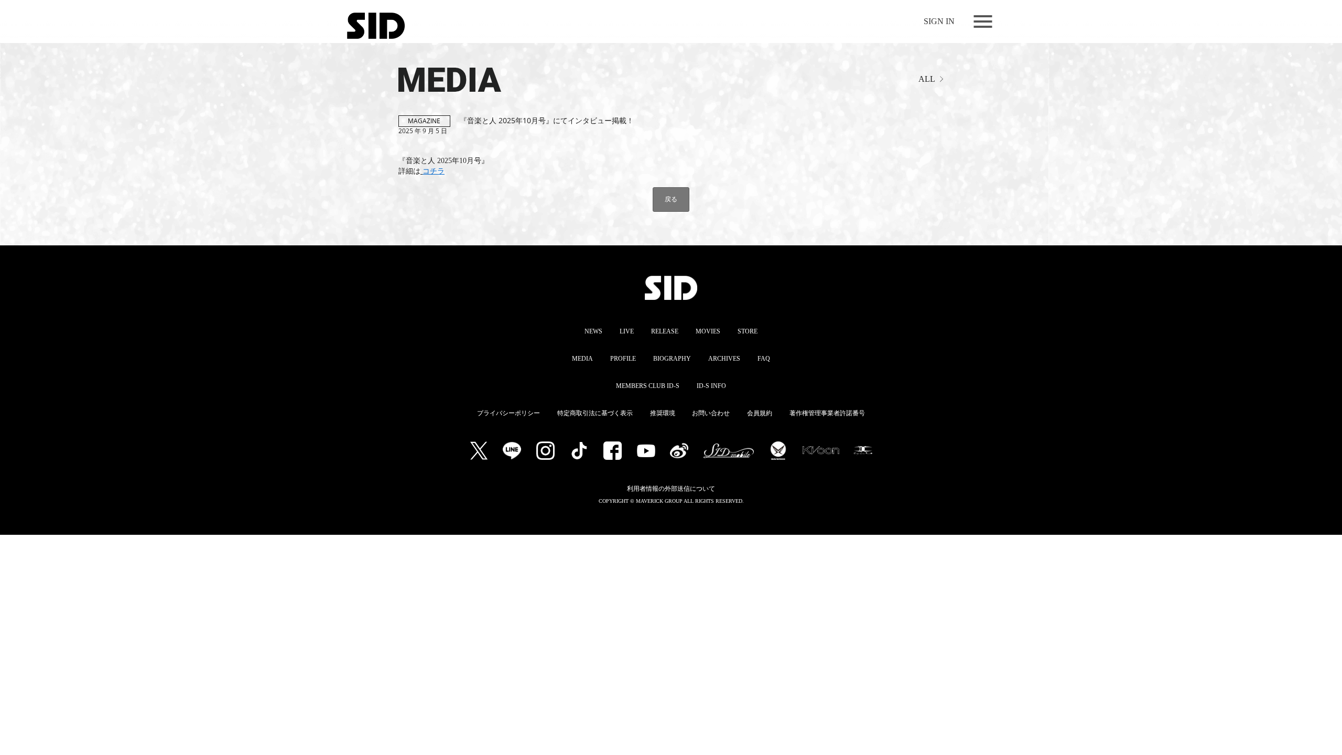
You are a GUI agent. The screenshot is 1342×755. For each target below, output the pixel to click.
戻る (671, 199)
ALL (926, 78)
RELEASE (664, 331)
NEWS (593, 331)
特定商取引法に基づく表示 (595, 413)
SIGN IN (939, 21)
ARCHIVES (724, 358)
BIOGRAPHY (672, 358)
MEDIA (416, 75)
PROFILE (623, 358)
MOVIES (708, 331)
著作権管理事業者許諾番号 (827, 413)
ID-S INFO (711, 386)
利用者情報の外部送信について (671, 489)
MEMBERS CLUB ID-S (647, 386)
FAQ (763, 358)
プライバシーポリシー (508, 413)
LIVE (627, 331)
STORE (747, 331)
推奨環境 (662, 413)
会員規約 (759, 413)
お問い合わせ (711, 413)
